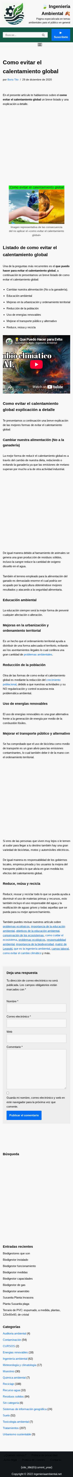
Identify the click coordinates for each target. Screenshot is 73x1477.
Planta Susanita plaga (16, 1303)
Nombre (12, 1001)
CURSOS (9, 1346)
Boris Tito (13, 79)
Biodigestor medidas (15, 1272)
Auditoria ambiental (14, 1333)
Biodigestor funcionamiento (19, 1266)
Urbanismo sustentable (17, 1434)
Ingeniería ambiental (15, 1358)
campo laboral (60, 948)
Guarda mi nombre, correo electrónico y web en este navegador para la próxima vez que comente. (36, 1102)
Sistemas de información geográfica (25, 1409)
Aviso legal (10, 1459)
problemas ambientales (38, 654)
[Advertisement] (36, 148)
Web (9, 1031)
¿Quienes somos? (15, 1455)
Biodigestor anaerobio (16, 1291)
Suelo (6, 1415)
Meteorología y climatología (19, 1365)
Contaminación (12, 1339)
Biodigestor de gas (14, 1284)
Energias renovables (15, 1352)
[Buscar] (43, 35)
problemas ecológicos (16, 926)
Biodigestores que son (16, 1253)
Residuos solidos (13, 1396)
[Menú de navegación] (40, 44)
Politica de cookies (33, 1459)
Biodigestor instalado (15, 1259)
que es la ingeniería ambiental (32, 948)
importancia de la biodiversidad (35, 944)
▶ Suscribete (61, 35)
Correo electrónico (19, 1016)
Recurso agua (11, 1390)
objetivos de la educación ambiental (37, 930)
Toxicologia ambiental (16, 1421)
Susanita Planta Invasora (18, 1297)
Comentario (15, 1046)
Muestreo (8, 1371)
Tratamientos (11, 1428)
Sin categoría (11, 1402)
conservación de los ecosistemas (23, 935)
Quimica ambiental (14, 1377)
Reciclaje (8, 1383)
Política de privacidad (44, 1455)
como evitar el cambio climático (22, 953)
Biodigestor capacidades (18, 1278)
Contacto (55, 1459)
